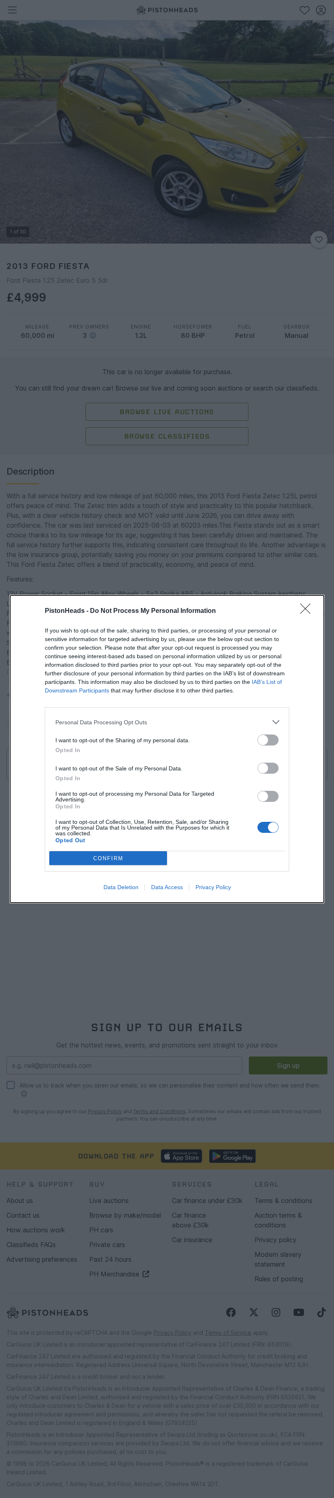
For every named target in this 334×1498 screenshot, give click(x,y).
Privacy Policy (213, 887)
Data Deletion (120, 887)
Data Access (167, 887)
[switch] (268, 740)
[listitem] (167, 722)
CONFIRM (108, 858)
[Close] (308, 611)
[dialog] (167, 749)
